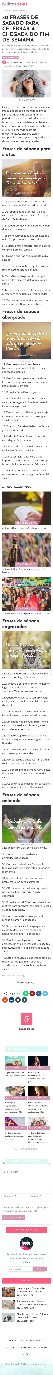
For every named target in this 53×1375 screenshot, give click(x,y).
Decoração (12, 1347)
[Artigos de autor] (26, 1019)
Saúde (26, 1355)
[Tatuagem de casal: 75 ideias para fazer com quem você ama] (8, 1304)
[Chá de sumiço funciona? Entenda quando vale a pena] (8, 1317)
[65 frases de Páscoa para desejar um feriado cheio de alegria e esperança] (38, 1123)
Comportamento (10, 57)
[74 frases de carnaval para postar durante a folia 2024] (26, 594)
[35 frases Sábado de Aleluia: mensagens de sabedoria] (15, 1123)
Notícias (42, 1347)
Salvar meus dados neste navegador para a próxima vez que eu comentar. (26, 1209)
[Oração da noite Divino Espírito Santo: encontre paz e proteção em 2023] (38, 1093)
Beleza (12, 1340)
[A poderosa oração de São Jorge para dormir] (15, 1063)
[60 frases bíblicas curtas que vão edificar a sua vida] (26, 508)
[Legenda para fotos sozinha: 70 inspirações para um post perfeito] (8, 1292)
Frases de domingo (15, 975)
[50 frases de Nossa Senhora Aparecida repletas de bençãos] (26, 550)
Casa (21, 1340)
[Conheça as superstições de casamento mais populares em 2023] (15, 1093)
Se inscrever (39, 1269)
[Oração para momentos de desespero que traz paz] (38, 1063)
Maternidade (28, 1347)
